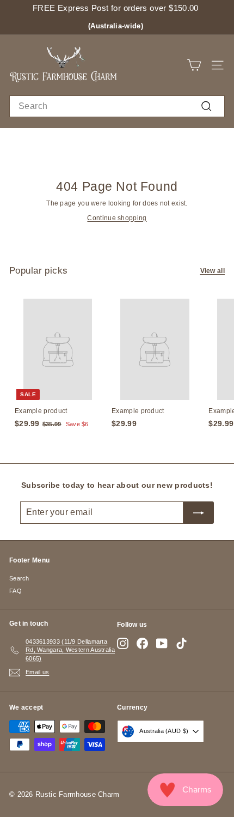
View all (212, 271)
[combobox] (117, 106)
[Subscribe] (198, 512)
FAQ (15, 591)
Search (19, 578)
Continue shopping (116, 218)
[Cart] (194, 65)
